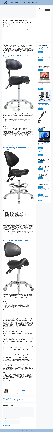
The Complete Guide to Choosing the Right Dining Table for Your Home (43, 55)
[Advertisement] (19, 12)
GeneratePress (31, 430)
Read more (41, 52)
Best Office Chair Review (7, 398)
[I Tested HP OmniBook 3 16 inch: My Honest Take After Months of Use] (44, 136)
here (12, 145)
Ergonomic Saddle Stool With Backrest (16, 240)
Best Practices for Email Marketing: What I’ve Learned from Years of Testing (44, 171)
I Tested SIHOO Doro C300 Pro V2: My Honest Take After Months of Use (43, 104)
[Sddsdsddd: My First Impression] (44, 77)
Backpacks (36, 2)
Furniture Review (22, 2)
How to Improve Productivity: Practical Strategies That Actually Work (43, 180)
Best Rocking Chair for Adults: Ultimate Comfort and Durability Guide (13, 399)
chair (13, 45)
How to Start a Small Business (43, 196)
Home (12, 2)
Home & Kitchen (30, 2)
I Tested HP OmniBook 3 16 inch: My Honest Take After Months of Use (43, 143)
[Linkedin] (4, 395)
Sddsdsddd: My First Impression (43, 83)
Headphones (17, 2)
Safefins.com (23, 390)
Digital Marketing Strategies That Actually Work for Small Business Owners (43, 189)
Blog (41, 2)
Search (39, 8)
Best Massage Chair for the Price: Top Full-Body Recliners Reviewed (13, 400)
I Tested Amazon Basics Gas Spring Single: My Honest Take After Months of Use (43, 124)
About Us (46, 2)
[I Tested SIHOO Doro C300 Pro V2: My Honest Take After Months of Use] (44, 96)
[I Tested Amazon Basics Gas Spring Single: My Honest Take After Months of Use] (42, 117)
